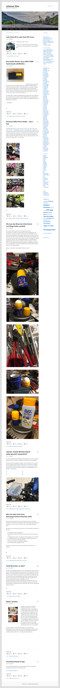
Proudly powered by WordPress (33, 684)
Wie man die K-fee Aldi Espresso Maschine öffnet (48, 62)
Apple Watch (45, 157)
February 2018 (45, 100)
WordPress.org (46, 195)
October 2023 (45, 73)
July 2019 (45, 89)
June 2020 (45, 83)
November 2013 (46, 132)
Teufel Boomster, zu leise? (15, 566)
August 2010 (45, 150)
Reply (27, 218)
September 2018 (46, 94)
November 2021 (46, 75)
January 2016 (45, 122)
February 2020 (45, 84)
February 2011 (45, 148)
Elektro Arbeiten (12, 601)
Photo (44, 177)
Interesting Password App (15, 661)
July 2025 (45, 69)
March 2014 (45, 128)
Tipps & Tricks (22, 218)
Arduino (44, 158)
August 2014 (45, 126)
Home (7, 28)
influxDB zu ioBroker (47, 44)
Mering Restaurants (46, 37)
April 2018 (45, 97)
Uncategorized (46, 187)
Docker (44, 161)
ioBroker (44, 166)
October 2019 (45, 86)
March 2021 (45, 80)
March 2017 (45, 110)
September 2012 (46, 143)
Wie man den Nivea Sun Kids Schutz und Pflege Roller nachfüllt (48, 50)
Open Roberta (45, 173)
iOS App (44, 167)
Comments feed (46, 193)
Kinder (44, 168)
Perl (44, 176)
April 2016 (45, 118)
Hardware (14, 116)
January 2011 (45, 149)
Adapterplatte (10, 467)
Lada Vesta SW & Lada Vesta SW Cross (20, 37)
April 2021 (45, 79)
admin (44, 52)
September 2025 (46, 68)
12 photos (26, 41)
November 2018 (46, 91)
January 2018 (45, 101)
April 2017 (45, 108)
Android (44, 155)
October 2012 (45, 142)
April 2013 (45, 136)
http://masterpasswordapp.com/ (12, 670)
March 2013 (45, 137)
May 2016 (45, 117)
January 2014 (45, 129)
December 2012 (46, 140)
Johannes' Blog (12, 6)
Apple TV (45, 156)
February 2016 (45, 121)
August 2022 (45, 74)
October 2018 (45, 92)
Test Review (11, 56)
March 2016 (45, 119)
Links (16, 28)
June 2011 (45, 145)
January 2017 (45, 112)
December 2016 (46, 113)
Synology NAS (46, 182)
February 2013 (45, 138)
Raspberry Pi (45, 178)
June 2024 (45, 72)
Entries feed (45, 192)
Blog (44, 160)
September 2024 (46, 70)
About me (11, 28)
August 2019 (45, 87)
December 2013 (46, 131)
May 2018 (45, 96)
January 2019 (45, 90)
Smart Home (45, 179)
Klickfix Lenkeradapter (29, 465)
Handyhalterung (9, 92)
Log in (44, 191)
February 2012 (45, 144)
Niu (44, 172)
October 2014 (45, 124)
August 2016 (45, 115)
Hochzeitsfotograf (46, 59)
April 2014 (45, 127)
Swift (44, 180)
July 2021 (45, 78)
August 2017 (45, 104)
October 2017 (45, 102)
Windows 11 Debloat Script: (48, 41)
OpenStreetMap (46, 174)
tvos (44, 185)
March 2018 (45, 99)
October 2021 (45, 76)
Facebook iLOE (46, 237)
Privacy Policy (25, 28)
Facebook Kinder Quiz (47, 233)
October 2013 (45, 133)
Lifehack (13, 508)
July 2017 (45, 105)
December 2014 (46, 123)
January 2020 (45, 85)
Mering (20, 28)
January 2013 (45, 139)
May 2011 (45, 147)
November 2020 (46, 81)
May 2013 (45, 134)
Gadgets (10, 116)
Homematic (45, 164)
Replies (20, 446)
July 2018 (45, 95)
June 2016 (45, 116)
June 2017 (45, 106)
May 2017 (45, 107)
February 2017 (45, 111)
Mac (44, 171)
